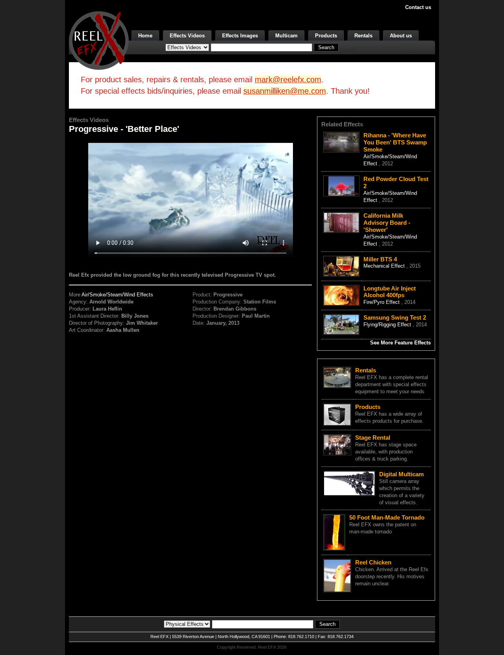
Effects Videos (187, 36)
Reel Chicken (373, 562)
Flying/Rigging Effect (388, 325)
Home (145, 36)
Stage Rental (372, 437)
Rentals (363, 36)
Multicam (286, 36)
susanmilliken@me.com (284, 91)
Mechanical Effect (384, 266)
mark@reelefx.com (288, 79)
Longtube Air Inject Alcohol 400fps (389, 292)
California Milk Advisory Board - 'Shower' (386, 222)
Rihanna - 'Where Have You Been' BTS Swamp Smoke (395, 142)
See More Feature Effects (400, 343)
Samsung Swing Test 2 (394, 317)
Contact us (418, 7)
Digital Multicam (401, 474)
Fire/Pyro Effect (382, 302)
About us (401, 36)
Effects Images (240, 36)
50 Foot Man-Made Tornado (386, 517)
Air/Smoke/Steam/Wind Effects (117, 295)
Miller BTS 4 (380, 259)
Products (326, 36)
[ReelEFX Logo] (99, 40)
